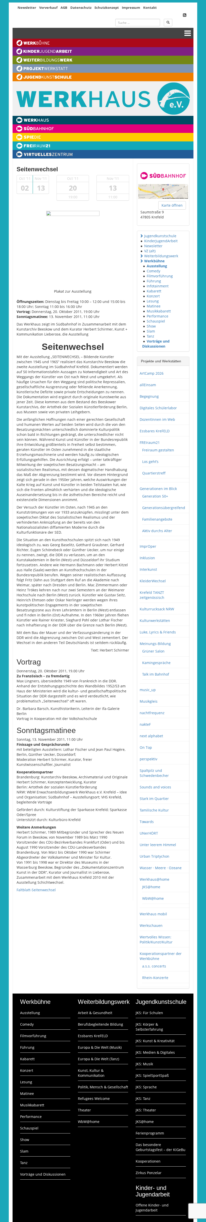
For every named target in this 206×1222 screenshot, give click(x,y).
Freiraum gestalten (158, 450)
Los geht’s (150, 461)
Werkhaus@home (154, 879)
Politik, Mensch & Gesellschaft (103, 1087)
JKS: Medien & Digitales (155, 1052)
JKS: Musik (144, 1064)
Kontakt (150, 7)
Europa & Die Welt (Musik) (100, 1047)
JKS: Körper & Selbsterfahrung (149, 1027)
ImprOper (148, 546)
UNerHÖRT (149, 833)
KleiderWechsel (153, 581)
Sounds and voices (155, 787)
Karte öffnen (172, 205)
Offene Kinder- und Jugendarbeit (152, 1207)
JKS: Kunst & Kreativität (155, 1040)
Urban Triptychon (154, 856)
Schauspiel (156, 321)
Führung (154, 281)
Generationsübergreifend (163, 507)
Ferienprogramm (150, 1133)
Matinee (154, 306)
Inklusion (147, 557)
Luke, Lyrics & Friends (158, 632)
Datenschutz (80, 7)
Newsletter (27, 7)
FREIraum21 (150, 442)
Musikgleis (149, 701)
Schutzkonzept (106, 7)
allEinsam (148, 384)
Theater (84, 1110)
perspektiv (148, 759)
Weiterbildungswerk (161, 256)
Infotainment (158, 286)
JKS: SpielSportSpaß (152, 1075)
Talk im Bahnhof (155, 674)
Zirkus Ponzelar (149, 1172)
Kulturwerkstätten (155, 620)
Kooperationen (148, 1161)
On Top (146, 747)
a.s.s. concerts (154, 966)
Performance (157, 316)
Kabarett (154, 291)
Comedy (153, 271)
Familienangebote (157, 519)
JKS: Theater (146, 1110)
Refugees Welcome (94, 1098)
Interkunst (148, 569)
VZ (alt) (150, 251)
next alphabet (151, 736)
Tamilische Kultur (154, 810)
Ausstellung (157, 266)
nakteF (145, 724)
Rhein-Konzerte (155, 977)
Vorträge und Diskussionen (156, 344)
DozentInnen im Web (157, 419)
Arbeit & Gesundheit (95, 1012)
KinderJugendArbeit (161, 240)
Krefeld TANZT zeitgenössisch (152, 595)
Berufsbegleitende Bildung (100, 1024)
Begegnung (149, 396)
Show (151, 326)
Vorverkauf (48, 7)
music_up (148, 689)
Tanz (150, 336)
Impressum (131, 7)
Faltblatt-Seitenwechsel (36, 889)
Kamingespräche (156, 662)
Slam (151, 331)
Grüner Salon (153, 651)
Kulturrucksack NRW (157, 609)
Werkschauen (151, 925)
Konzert (153, 296)
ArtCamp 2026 (152, 373)
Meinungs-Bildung (155, 643)
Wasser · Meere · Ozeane (161, 867)
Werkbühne (154, 261)
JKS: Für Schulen (149, 1012)
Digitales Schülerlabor (158, 407)
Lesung (153, 301)
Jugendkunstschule (160, 235)
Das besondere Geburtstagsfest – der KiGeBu (160, 1147)
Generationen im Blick (158, 488)
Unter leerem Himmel (158, 844)
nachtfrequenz (152, 712)
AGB (64, 7)
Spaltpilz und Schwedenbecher (154, 773)
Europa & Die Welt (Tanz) (98, 1058)
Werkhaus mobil (153, 914)
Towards (147, 821)
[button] (141, 235)
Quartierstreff (154, 473)
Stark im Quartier (154, 798)
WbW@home (153, 898)
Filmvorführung (160, 276)
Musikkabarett (159, 311)
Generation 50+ (155, 496)
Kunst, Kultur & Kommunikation (91, 1073)
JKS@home (151, 886)
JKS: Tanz (143, 1098)
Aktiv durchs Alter (157, 530)
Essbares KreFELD (155, 431)
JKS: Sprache (146, 1087)
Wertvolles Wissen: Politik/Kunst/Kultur (156, 939)
